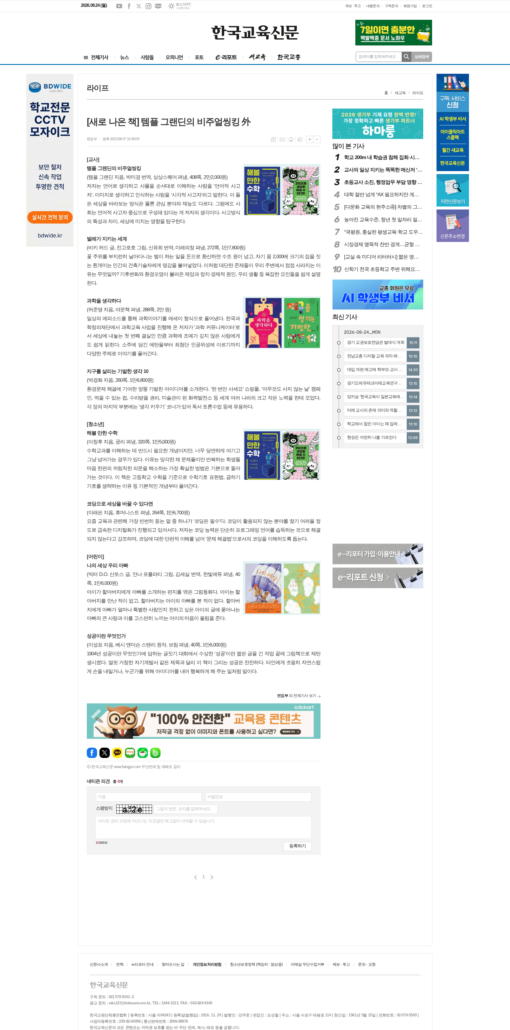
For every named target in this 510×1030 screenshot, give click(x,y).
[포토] (199, 57)
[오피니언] (174, 57)
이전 (195, 877)
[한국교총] (289, 57)
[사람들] (147, 57)
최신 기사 (344, 316)
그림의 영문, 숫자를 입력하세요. (183, 809)
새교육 (400, 93)
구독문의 (391, 6)
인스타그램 (148, 6)
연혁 (119, 964)
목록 (273, 140)
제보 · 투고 (353, 6)
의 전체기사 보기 (296, 695)
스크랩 (300, 140)
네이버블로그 (158, 6)
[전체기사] (96, 57)
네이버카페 (143, 753)
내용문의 (373, 6)
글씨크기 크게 (309, 139)
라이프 (417, 93)
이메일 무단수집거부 (307, 964)
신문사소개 (99, 964)
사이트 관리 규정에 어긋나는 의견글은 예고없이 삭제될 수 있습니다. (156, 821)
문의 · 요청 (366, 964)
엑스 (138, 6)
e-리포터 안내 (142, 964)
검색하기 (406, 57)
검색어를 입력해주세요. (378, 56)
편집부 (92, 139)
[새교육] (257, 57)
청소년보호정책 (256, 964)
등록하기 (297, 845)
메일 (282, 140)
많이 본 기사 (348, 146)
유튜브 (119, 6)
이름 (102, 797)
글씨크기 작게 (317, 139)
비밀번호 (215, 797)
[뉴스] (125, 57)
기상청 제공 (182, 7)
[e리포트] (226, 57)
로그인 (427, 6)
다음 (211, 877)
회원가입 (410, 6)
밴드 (155, 753)
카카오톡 (117, 753)
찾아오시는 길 (173, 964)
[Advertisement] (116, 28)
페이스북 (129, 6)
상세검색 (422, 56)
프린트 (291, 140)
